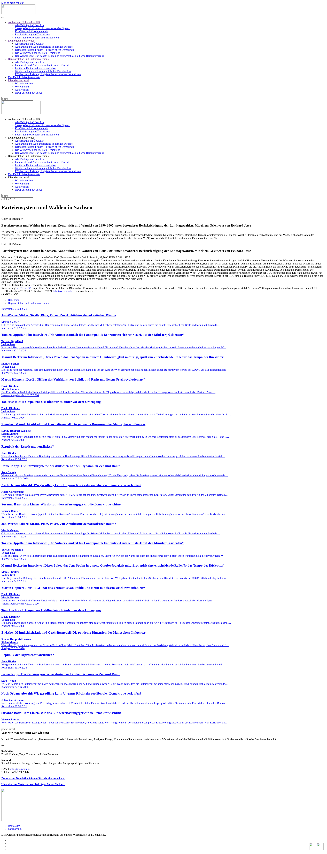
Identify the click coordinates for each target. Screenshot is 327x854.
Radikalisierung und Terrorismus (32, 34)
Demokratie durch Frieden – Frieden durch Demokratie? (45, 49)
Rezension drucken (83, 291)
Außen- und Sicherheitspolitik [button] (24, 119)
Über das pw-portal (18, 80)
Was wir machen (24, 83)
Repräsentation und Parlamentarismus (28, 59)
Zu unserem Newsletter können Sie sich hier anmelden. (33, 778)
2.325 (20, 288)
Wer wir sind (22, 86)
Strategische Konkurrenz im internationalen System (42, 28)
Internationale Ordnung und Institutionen (37, 37)
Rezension (13, 300)
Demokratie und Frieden (21, 40)
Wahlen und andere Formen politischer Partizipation (43, 71)
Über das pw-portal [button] (18, 177)
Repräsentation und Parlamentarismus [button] (28, 156)
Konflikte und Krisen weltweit (31, 31)
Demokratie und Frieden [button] (21, 137)
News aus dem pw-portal (28, 92)
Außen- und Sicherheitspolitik (24, 22)
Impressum (14, 825)
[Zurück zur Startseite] (18, 13)
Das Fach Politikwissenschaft (24, 77)
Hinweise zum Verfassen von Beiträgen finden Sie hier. (33, 784)
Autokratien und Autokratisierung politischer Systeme (44, 46)
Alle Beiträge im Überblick (29, 25)
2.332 (28, 288)
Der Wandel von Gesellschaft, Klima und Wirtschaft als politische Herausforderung (59, 55)
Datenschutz (14, 828)
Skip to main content (12, 2)
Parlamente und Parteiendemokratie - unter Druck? (42, 65)
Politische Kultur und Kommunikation (35, 68)
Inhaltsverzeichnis (62, 291)
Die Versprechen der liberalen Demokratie (37, 52)
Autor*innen (22, 89)
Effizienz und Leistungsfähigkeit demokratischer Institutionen (48, 74)
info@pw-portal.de (20, 769)
